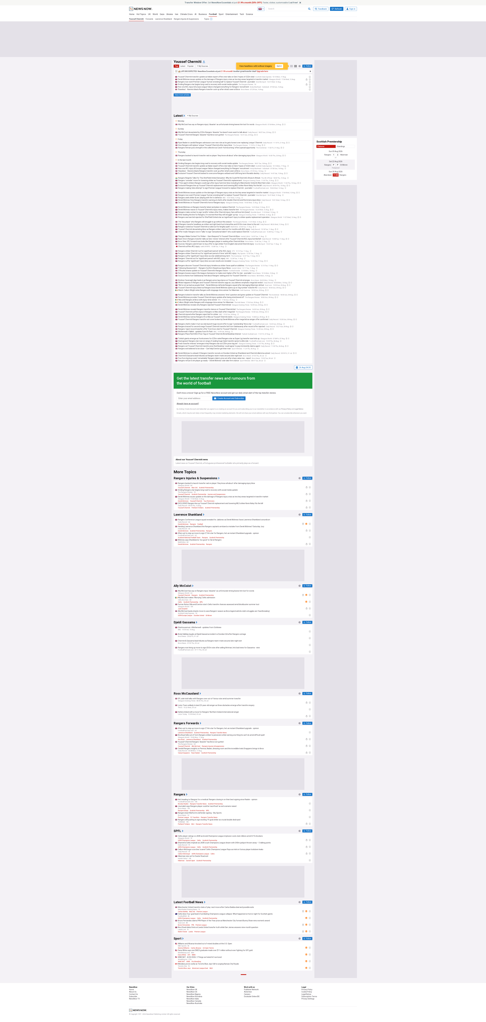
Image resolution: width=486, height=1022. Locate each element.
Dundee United (199, 615)
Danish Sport (190, 860)
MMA (193, 955)
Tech (242, 14)
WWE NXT (181, 961)
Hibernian (344, 155)
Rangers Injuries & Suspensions (186, 19)
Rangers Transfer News (218, 732)
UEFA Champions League (186, 840)
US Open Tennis (208, 948)
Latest (182, 66)
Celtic (180, 602)
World (155, 14)
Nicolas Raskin (183, 804)
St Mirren (344, 165)
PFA (192, 925)
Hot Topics (141, 14)
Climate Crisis (186, 14)
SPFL (201, 602)
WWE (188, 961)
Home (131, 14)
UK (149, 14)
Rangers (327, 155)
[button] (202, 66)
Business (203, 14)
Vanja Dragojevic (184, 753)
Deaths (202, 1019)
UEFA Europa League (185, 615)
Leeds (191, 931)
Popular (190, 66)
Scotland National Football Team (189, 537)
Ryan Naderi (195, 753)
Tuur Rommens (209, 501)
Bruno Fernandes (184, 925)
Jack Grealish (183, 609)
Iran (176, 14)
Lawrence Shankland (163, 19)
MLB (211, 968)
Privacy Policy (286, 409)
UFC (189, 955)
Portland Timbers (198, 508)
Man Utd (194, 487)
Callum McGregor (184, 854)
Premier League (183, 817)
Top (176, 66)
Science (249, 14)
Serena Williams (183, 948)
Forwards (149, 19)
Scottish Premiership (206, 487)
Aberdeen (328, 175)
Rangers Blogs (183, 810)
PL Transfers (194, 817)
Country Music (183, 1019)
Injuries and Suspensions (216, 494)
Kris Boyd (181, 739)
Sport (221, 14)
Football (213, 14)
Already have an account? (188, 403)
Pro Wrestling (196, 961)
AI (196, 14)
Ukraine (169, 14)
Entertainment (232, 14)
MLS (192, 824)
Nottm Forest (182, 931)
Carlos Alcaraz (196, 948)
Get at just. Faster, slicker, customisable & (241, 2)
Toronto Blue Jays (184, 968)
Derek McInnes (183, 501)
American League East (200, 968)
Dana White (182, 955)
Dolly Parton (194, 1019)
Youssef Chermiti (136, 19)
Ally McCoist (196, 746)
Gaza (162, 14)
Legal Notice (299, 409)
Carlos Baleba (183, 911)
